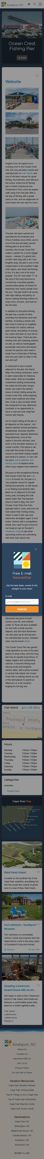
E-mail (8, 596)
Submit (22, 609)
